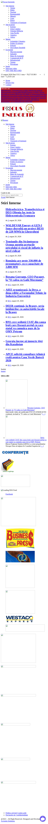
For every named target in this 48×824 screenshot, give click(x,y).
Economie (9, 50)
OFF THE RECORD (14, 71)
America (13, 35)
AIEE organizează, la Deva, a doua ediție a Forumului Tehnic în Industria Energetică (26, 292)
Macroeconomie (16, 52)
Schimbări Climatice (17, 41)
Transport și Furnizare (18, 23)
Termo (12, 8)
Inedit (8, 66)
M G (9, 285)
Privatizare (14, 64)
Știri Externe (10, 25)
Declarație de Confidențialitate (17, 815)
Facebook (9, 494)
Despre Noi (10, 83)
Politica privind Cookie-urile (16, 813)
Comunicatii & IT (16, 58)
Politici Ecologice (16, 43)
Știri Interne (10, 6)
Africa (12, 37)
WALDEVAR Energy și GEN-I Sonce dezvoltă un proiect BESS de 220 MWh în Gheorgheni (22, 93)
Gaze (12, 18)
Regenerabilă (15, 14)
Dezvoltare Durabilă (17, 48)
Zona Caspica (15, 29)
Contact (8, 85)
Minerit (13, 16)
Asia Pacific (14, 33)
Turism (12, 62)
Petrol (12, 20)
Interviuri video (11, 68)
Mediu (8, 39)
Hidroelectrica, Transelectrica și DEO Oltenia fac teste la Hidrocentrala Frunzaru (25, 212)
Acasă (3, 197)
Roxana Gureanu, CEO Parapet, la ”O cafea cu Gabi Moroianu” (25, 278)
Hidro (12, 10)
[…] (43, 414)
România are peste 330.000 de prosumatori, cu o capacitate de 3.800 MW (20, 101)
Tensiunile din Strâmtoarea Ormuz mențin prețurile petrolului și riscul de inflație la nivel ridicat (23, 98)
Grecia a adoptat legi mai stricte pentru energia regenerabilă (24, 95)
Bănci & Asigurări (17, 56)
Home (8, 81)
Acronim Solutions (8, 821)
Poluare (13, 46)
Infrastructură (15, 60)
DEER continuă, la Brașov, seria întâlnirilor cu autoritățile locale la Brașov (25, 309)
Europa (13, 27)
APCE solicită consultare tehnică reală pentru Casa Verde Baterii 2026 (25, 357)
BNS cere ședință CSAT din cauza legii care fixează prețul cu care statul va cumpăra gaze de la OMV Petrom (26, 326)
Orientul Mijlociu (16, 31)
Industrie (13, 54)
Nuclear (13, 12)
